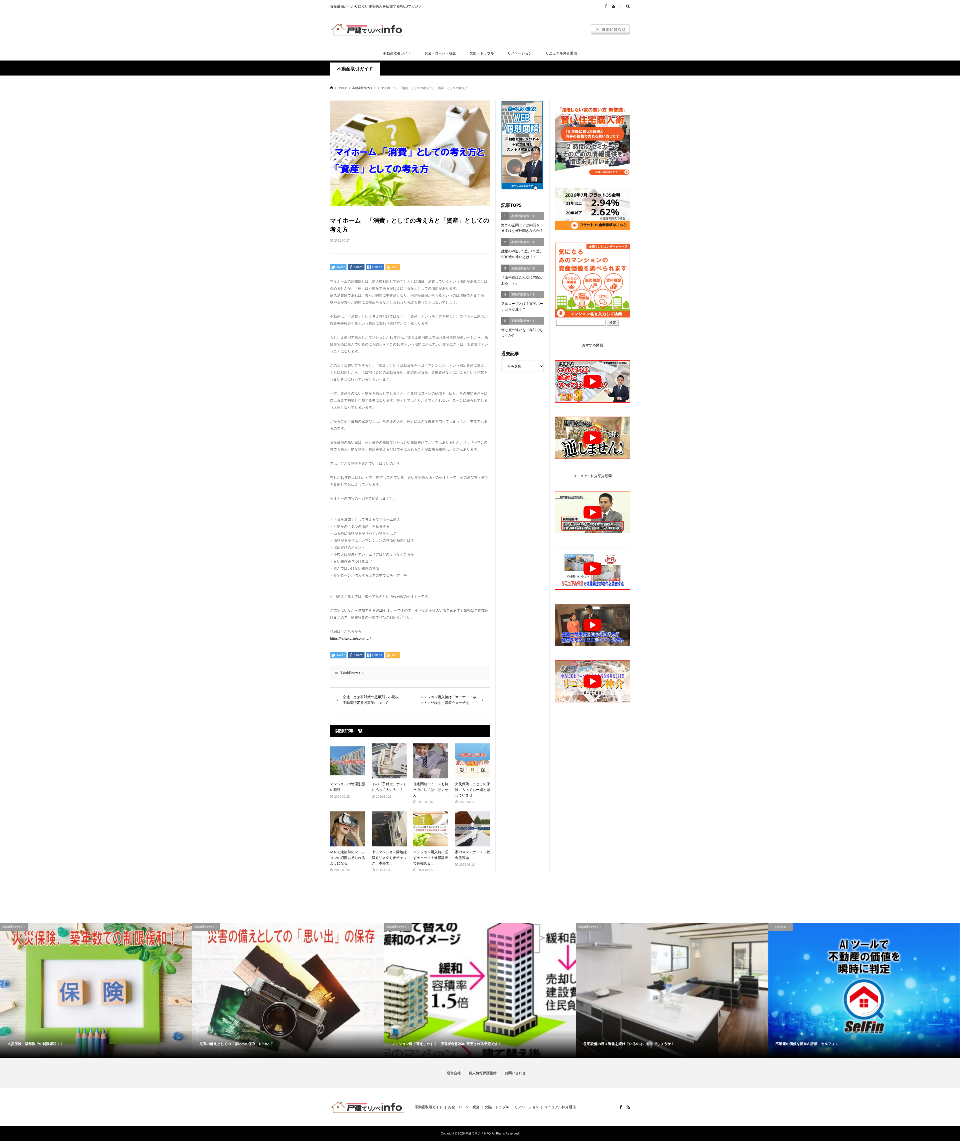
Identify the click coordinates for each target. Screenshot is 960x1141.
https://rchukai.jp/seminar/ (350, 638)
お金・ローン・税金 (440, 53)
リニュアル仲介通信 (561, 53)
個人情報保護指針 (486, 1073)
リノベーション (520, 53)
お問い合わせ (515, 1073)
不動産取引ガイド (397, 53)
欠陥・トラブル (482, 53)
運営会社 (457, 1073)
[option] (96, 990)
